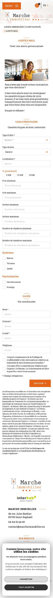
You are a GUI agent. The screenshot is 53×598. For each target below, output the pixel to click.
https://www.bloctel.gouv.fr (25, 438)
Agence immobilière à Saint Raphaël (22, 27)
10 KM (20, 175)
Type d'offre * (8, 135)
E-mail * (6, 333)
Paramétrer (26, 579)
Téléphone (7, 345)
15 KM (32, 175)
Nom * (5, 309)
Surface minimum (10, 204)
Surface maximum (10, 216)
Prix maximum (9, 192)
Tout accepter (26, 587)
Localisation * (8, 159)
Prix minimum (8, 181)
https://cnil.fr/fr (8, 423)
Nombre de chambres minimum (16, 228)
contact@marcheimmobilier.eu (26, 526)
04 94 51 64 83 (16, 522)
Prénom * (6, 321)
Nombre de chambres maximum (17, 240)
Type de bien (8, 147)
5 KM (8, 175)
